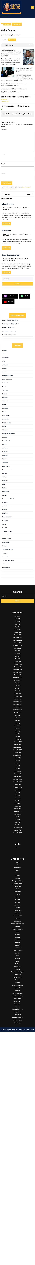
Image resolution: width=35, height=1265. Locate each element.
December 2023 (17, 701)
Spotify (27, 296)
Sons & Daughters (7, 527)
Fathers (4, 426)
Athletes (4, 368)
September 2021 (17, 755)
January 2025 (17, 667)
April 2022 (17, 736)
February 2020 (18, 806)
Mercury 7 (22, 114)
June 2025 (17, 653)
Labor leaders (6, 466)
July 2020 (17, 792)
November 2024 (17, 672)
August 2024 (17, 680)
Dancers (4, 393)
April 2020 (17, 800)
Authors (4, 372)
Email (3, 164)
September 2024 (17, 677)
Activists (4, 350)
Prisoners (4, 509)
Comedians (5, 390)
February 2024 (18, 696)
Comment (4, 129)
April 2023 (17, 723)
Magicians (5, 480)
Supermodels (5, 542)
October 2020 (17, 784)
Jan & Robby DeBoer (13, 323)
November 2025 (17, 640)
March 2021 (17, 771)
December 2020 (17, 779)
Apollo (8, 114)
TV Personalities (6, 564)
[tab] (32, 7)
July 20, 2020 (8, 234)
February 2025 (18, 664)
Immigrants (5, 455)
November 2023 (17, 704)
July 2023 (17, 715)
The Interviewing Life (7, 549)
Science (4, 524)
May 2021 (17, 766)
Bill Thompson (18, 207)
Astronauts (7, 24)
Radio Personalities (7, 517)
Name (3, 154)
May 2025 (17, 656)
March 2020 (17, 803)
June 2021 (17, 763)
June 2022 (17, 731)
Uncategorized (6, 567)
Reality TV (5, 520)
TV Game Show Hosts (8, 560)
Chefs (3, 386)
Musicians (4, 495)
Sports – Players (6, 538)
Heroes (4, 444)
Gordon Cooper (5, 101)
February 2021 (18, 774)
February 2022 (18, 742)
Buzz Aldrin (4, 99)
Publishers (5, 513)
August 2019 (17, 814)
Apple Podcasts (12, 296)
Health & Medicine (7, 440)
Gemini (14, 114)
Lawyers (4, 473)
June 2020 (17, 795)
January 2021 (17, 776)
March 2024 (17, 693)
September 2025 (17, 645)
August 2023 (17, 712)
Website (3, 173)
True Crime (5, 553)
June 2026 (17, 621)
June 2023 (17, 717)
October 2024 (17, 675)
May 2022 (17, 733)
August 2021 (17, 758)
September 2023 (17, 709)
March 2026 (17, 629)
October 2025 (17, 642)
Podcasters (5, 502)
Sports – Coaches (7, 531)
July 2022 (17, 728)
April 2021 (17, 768)
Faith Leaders (6, 419)
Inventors (4, 459)
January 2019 (17, 830)
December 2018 (17, 833)
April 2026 (17, 626)
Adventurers (5, 357)
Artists (4, 361)
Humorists (5, 451)
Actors (4, 354)
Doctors (4, 404)
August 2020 (17, 790)
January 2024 (17, 699)
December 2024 (17, 669)
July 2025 (17, 651)
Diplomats (4, 397)
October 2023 (17, 707)
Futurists (4, 437)
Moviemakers (5, 491)
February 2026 (18, 632)
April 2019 (17, 824)
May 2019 (17, 822)
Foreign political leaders (8, 433)
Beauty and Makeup (7, 375)
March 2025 (17, 661)
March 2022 (17, 739)
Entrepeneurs (5, 415)
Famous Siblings (6, 422)
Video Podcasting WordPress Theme (12, 1029)
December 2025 (17, 637)
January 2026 (17, 635)
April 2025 (17, 659)
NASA (29, 114)
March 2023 (17, 725)
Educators (5, 411)
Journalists (5, 462)
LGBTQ (4, 477)
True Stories (5, 556)
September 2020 (17, 787)
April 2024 (17, 691)
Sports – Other (6, 535)
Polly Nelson (12, 331)
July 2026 (17, 618)
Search (5, 16)
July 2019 (17, 816)
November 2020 (17, 782)
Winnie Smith (15, 320)
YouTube (10, 301)
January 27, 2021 (9, 258)
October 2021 (17, 752)
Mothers (4, 488)
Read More (7, 224)
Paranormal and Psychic (8, 498)
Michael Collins (8, 204)
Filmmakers (5, 430)
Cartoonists (5, 382)
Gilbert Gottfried (11, 327)
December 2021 (17, 747)
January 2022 (17, 744)
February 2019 (18, 827)
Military (4, 484)
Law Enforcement (6, 469)
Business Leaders (7, 379)
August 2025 (17, 648)
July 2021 (17, 760)
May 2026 (17, 624)
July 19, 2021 (8, 207)
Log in (17, 847)
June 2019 (17, 819)
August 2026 (17, 616)
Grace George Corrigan (11, 255)
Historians (4, 448)
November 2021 (17, 750)
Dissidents (5, 401)
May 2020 (17, 798)
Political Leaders (6, 506)
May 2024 (17, 688)
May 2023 (17, 720)
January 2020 (17, 808)
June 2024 (17, 685)
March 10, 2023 (7, 35)
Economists (5, 408)
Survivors (4, 546)
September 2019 (17, 811)
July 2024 (17, 683)
